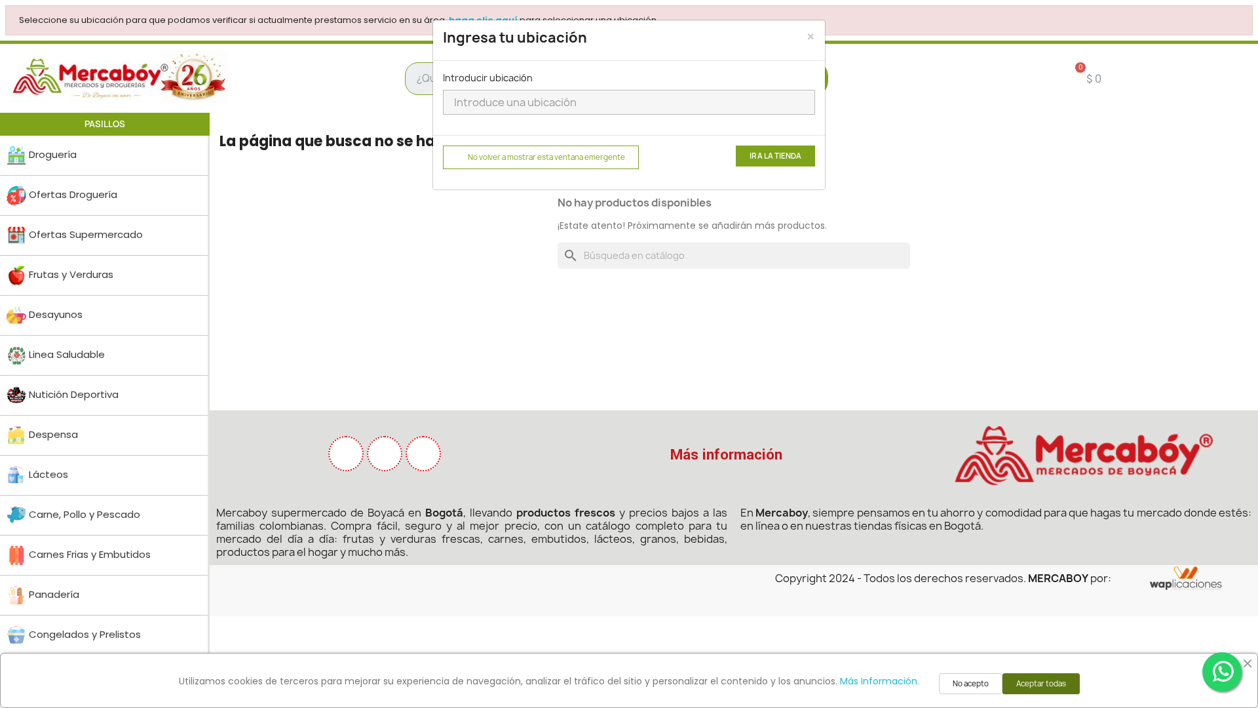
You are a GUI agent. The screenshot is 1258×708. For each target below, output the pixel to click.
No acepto (971, 683)
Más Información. (879, 681)
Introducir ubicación (488, 77)
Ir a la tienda (775, 156)
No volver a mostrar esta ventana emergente (546, 157)
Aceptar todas (1041, 683)
